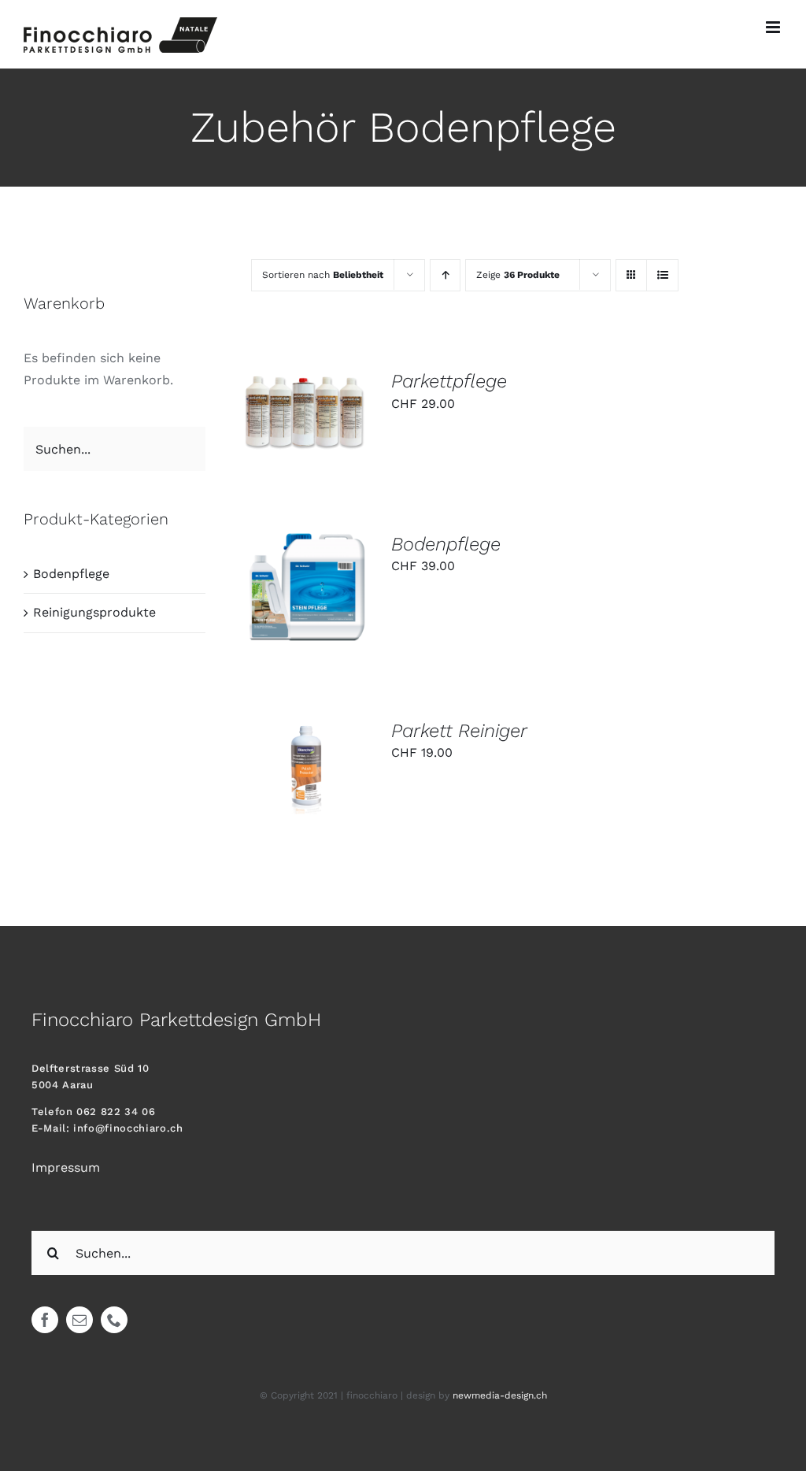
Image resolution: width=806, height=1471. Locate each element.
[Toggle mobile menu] (774, 27)
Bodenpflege (446, 544)
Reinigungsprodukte (94, 612)
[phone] (114, 1319)
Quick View (306, 431)
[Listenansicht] (662, 275)
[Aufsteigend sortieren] (445, 275)
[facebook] (44, 1319)
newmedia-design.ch (500, 1395)
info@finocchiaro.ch (128, 1128)
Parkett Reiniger (459, 731)
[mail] (79, 1319)
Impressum (65, 1167)
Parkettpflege (449, 381)
